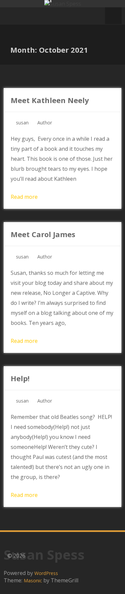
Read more (24, 196)
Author (44, 122)
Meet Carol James (43, 234)
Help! (20, 378)
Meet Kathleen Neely (50, 100)
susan (22, 122)
